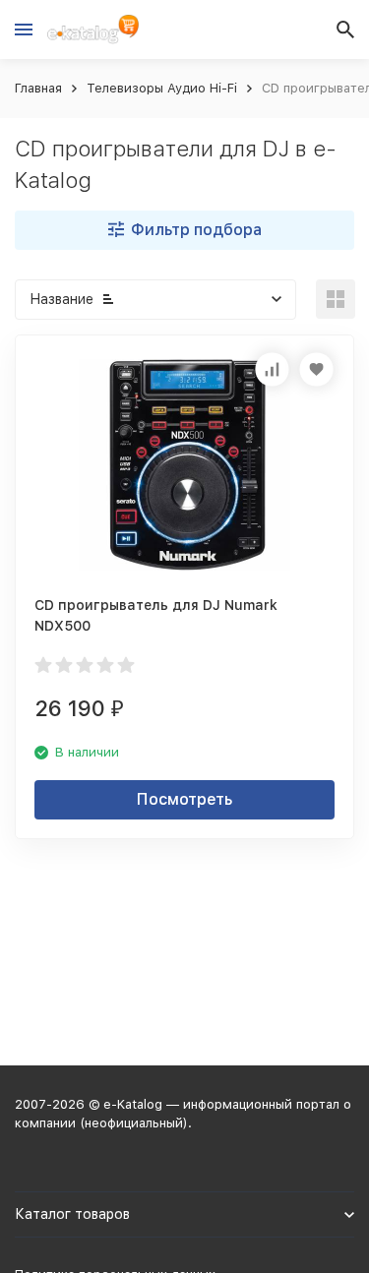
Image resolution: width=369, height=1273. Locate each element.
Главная (38, 88)
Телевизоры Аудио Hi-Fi (162, 88)
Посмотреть (184, 799)
